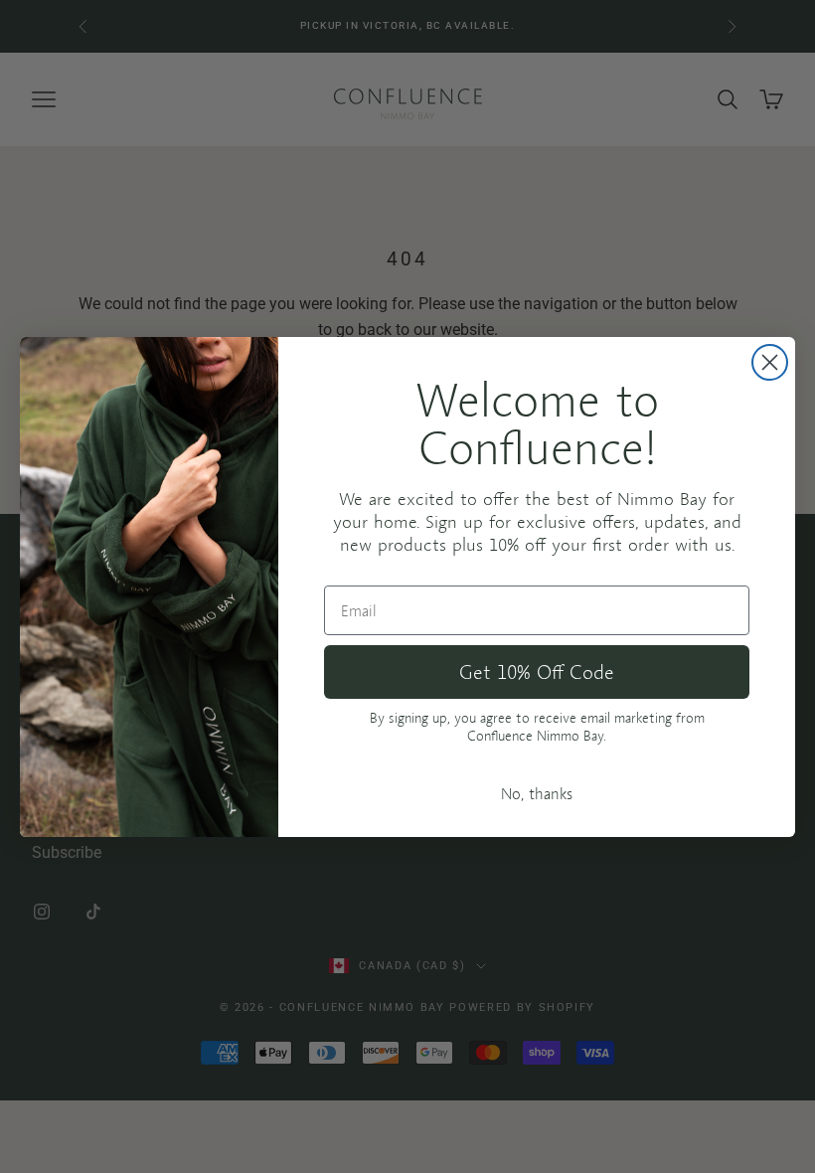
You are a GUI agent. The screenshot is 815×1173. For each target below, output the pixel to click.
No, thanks (536, 793)
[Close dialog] (769, 362)
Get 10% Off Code (536, 671)
